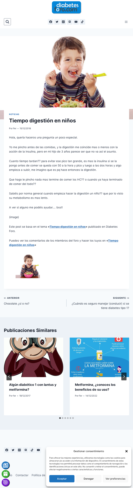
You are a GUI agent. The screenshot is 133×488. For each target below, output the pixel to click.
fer (14, 395)
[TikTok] (82, 22)
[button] (126, 451)
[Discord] (70, 22)
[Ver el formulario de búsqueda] (7, 21)
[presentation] (33, 357)
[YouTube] (76, 22)
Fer (14, 128)
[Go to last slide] (9, 376)
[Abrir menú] (126, 21)
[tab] (60, 418)
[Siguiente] (124, 376)
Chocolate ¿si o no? (16, 301)
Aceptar (62, 478)
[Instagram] (63, 22)
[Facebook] (50, 22)
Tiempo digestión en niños (67, 226)
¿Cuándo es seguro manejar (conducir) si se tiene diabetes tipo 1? (100, 303)
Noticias (14, 114)
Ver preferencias (115, 478)
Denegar (89, 478)
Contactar (22, 475)
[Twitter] (57, 22)
